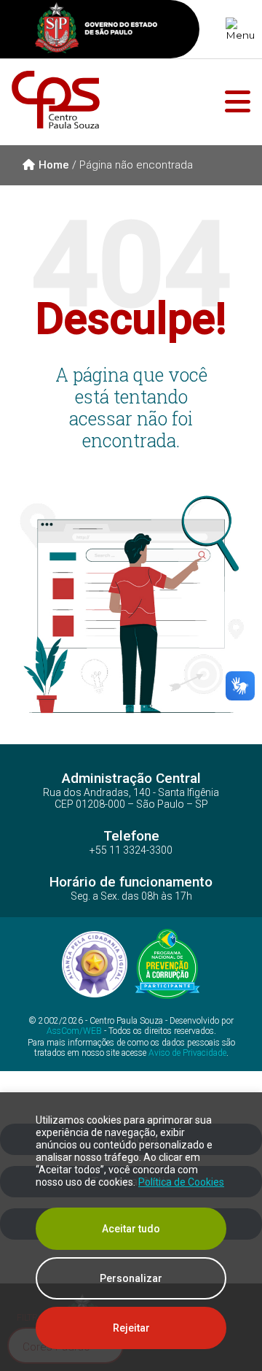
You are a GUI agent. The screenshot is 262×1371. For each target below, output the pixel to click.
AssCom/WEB (74, 1031)
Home (54, 164)
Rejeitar (131, 1328)
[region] (131, 1231)
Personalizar (131, 1278)
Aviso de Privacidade (187, 1053)
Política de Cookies (181, 1182)
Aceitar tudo (131, 1229)
